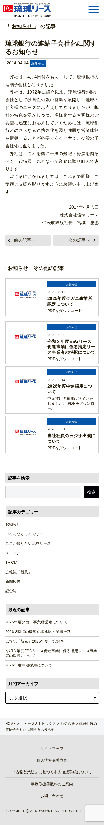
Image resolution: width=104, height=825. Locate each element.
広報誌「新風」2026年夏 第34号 (35, 641)
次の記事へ (79, 240)
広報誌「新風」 (18, 572)
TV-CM (11, 562)
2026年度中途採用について (28, 665)
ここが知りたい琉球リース (28, 543)
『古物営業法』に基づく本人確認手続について (52, 772)
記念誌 (11, 591)
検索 (91, 492)
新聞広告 (13, 581)
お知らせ (23, 26)
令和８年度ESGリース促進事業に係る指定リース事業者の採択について (51, 653)
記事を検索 (19, 478)
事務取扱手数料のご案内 (52, 784)
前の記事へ (25, 240)
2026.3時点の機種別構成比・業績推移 (38, 631)
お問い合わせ (52, 796)
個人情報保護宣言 (52, 760)
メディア (13, 553)
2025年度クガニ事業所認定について (36, 622)
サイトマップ (52, 748)
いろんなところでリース (26, 534)
